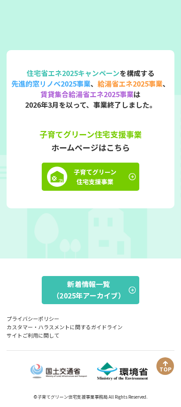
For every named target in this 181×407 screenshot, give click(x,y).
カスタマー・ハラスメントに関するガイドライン (65, 327)
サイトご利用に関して (33, 335)
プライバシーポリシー (33, 318)
